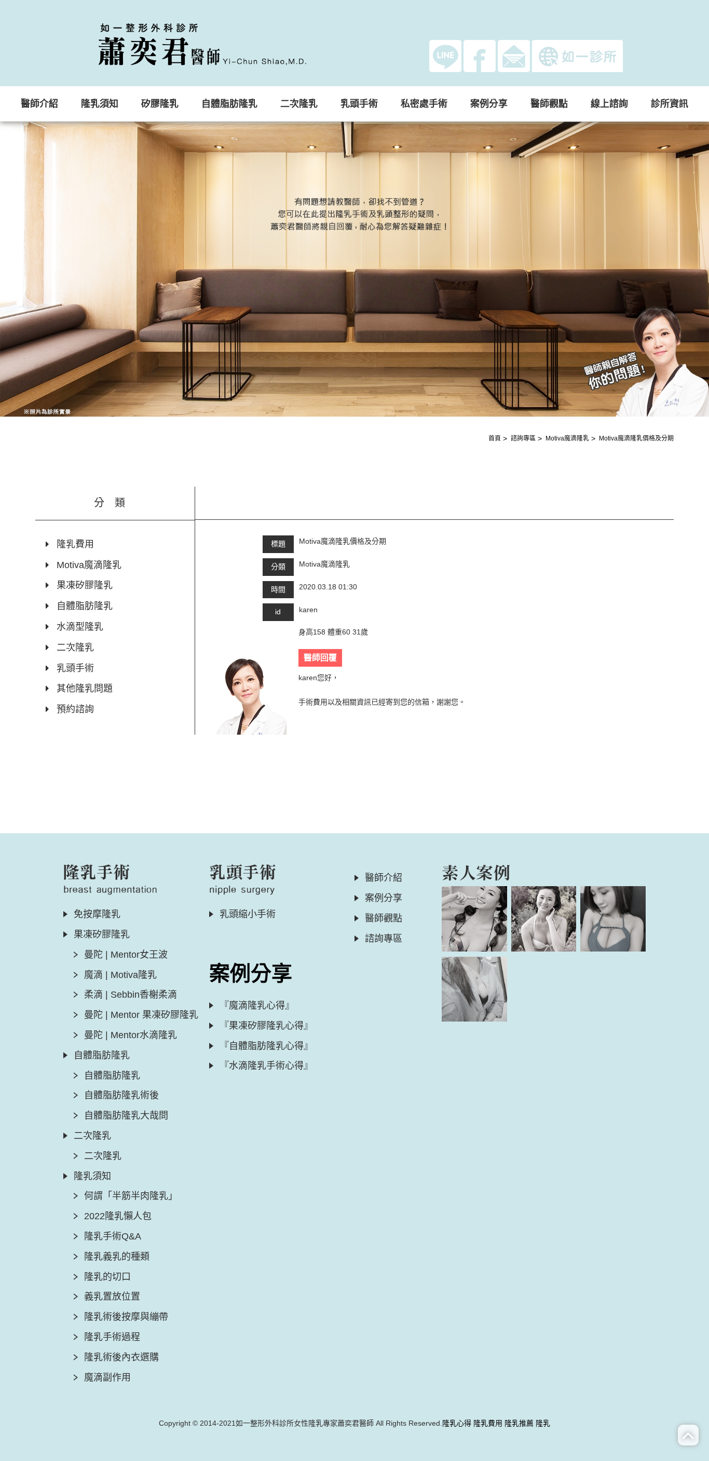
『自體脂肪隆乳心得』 (266, 1046)
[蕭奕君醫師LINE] (445, 55)
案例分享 (383, 898)
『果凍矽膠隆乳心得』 (266, 1026)
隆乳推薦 (519, 1423)
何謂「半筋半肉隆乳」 (131, 1196)
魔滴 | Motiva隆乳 (120, 975)
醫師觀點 (549, 104)
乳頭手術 (75, 668)
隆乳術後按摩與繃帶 (126, 1317)
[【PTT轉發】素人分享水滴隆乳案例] (474, 989)
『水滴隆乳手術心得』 (266, 1065)
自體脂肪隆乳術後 (121, 1095)
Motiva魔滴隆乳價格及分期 (636, 438)
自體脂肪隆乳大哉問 (126, 1115)
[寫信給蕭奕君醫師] (514, 55)
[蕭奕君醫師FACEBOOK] (479, 55)
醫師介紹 (39, 104)
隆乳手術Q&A (112, 1236)
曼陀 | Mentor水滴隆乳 (130, 1035)
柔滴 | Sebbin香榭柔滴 (130, 994)
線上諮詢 (609, 104)
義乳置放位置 (112, 1296)
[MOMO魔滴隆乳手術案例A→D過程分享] (544, 919)
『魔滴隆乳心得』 (257, 1005)
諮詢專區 (523, 438)
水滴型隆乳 (80, 627)
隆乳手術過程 (112, 1337)
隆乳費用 (75, 544)
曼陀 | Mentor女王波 (126, 954)
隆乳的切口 (107, 1277)
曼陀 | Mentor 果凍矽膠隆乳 (141, 1015)
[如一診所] (577, 56)
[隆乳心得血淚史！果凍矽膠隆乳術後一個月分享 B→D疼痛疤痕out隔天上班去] (474, 919)
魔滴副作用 (107, 1377)
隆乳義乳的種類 (116, 1256)
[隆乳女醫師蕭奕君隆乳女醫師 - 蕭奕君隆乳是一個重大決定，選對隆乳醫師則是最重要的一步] (219, 42)
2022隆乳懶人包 (118, 1216)
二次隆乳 (75, 647)
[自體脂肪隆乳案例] (613, 919)
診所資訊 (669, 104)
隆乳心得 (456, 1423)
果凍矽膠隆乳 (85, 585)
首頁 (494, 438)
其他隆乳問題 (85, 688)
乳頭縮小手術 (248, 914)
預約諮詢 (75, 709)
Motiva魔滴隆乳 (567, 438)
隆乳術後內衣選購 (121, 1357)
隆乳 (543, 1423)
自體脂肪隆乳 (85, 606)
